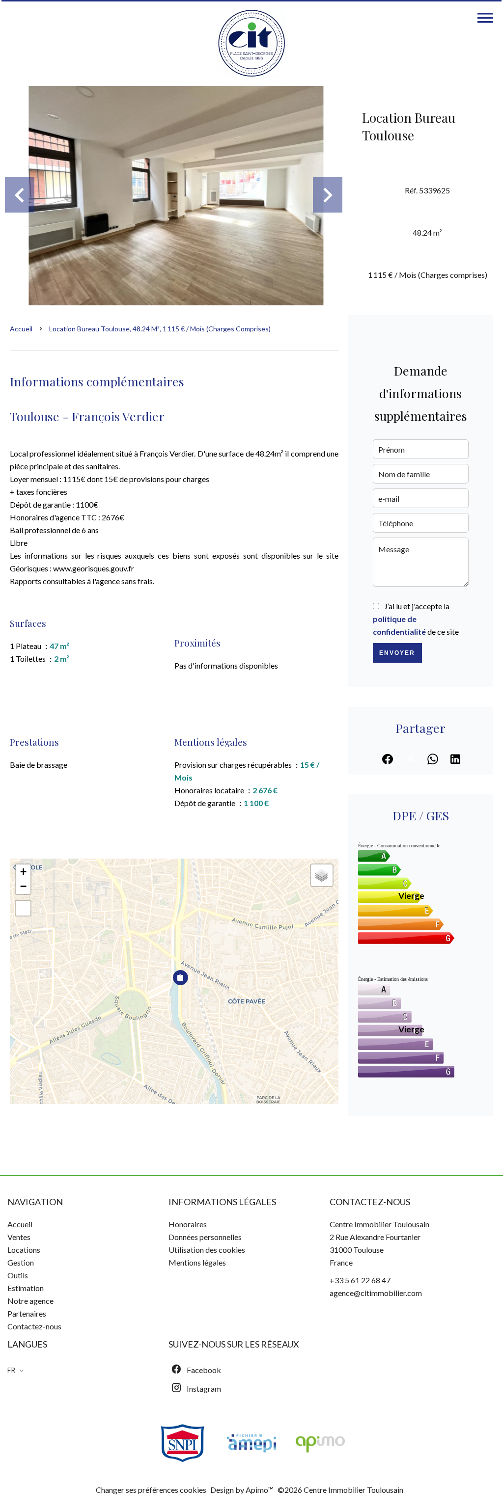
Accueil (21, 328)
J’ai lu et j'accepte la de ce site (416, 618)
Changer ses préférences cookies (151, 1489)
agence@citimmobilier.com (376, 1292)
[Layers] (322, 875)
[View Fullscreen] (23, 908)
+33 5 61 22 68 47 (360, 1280)
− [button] (23, 886)
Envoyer (397, 652)
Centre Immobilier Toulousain (379, 1224)
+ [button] (23, 871)
